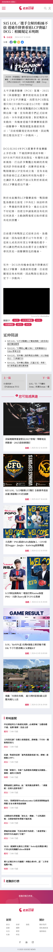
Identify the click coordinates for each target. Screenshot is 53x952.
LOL (38, 320)
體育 (17, 931)
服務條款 (42, 931)
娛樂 (8, 928)
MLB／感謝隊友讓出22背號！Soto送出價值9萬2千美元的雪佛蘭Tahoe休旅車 (26, 848)
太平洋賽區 (27, 320)
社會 (8, 935)
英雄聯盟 (9, 324)
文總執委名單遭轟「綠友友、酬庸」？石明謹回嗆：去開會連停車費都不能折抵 (24, 817)
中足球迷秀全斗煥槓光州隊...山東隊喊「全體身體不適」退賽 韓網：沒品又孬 (25, 726)
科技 (17, 935)
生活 (8, 931)
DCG (19, 324)
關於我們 (42, 924)
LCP (16, 320)
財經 (17, 924)
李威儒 (9, 37)
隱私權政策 (43, 928)
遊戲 (27, 448)
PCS (28, 324)
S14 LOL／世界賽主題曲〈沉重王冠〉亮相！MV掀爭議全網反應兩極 (26, 364)
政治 (8, 924)
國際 (27, 705)
